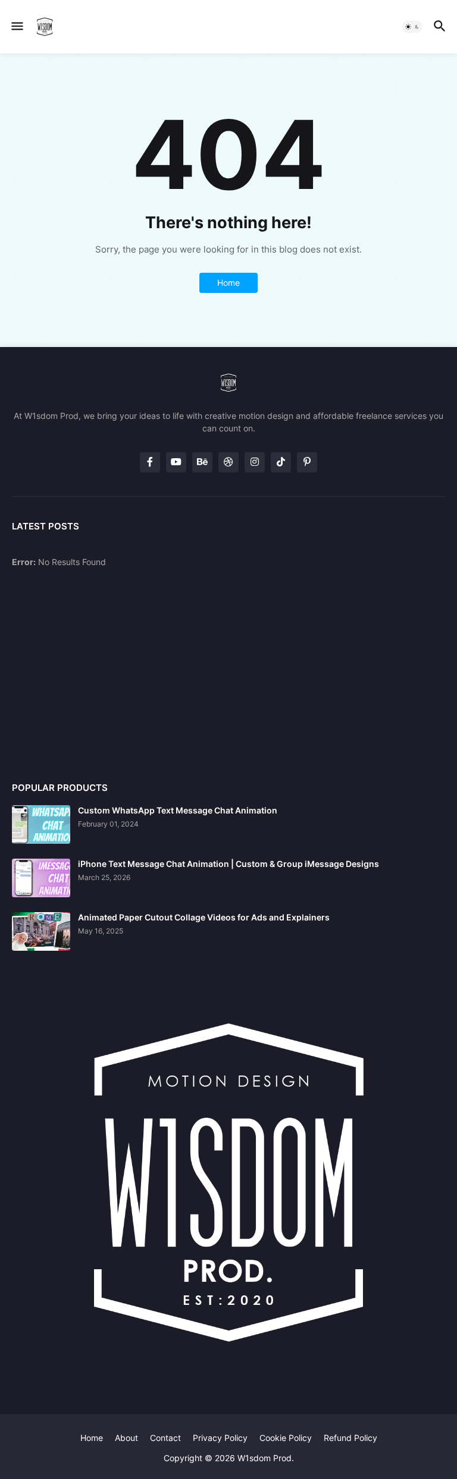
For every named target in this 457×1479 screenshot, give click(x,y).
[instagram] (255, 462)
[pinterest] (307, 462)
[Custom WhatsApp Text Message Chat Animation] (41, 824)
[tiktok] (281, 462)
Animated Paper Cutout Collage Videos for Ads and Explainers (204, 917)
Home (228, 282)
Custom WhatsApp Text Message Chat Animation (177, 810)
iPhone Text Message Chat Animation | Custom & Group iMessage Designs (228, 864)
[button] (16, 27)
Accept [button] (50, 1457)
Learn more (114, 1432)
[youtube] (176, 462)
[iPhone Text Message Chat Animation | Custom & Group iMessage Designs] (41, 878)
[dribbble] (228, 462)
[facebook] (150, 462)
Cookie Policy (285, 1438)
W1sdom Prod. (265, 1458)
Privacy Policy (220, 1438)
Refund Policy (350, 1438)
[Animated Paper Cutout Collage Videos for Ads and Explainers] (41, 931)
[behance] (202, 462)
